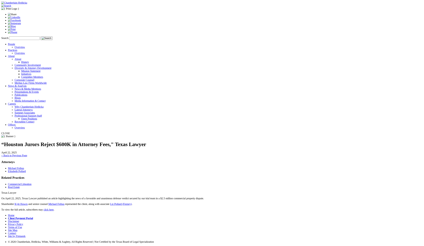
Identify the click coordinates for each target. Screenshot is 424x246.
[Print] (12, 29)
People (11, 44)
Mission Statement (30, 71)
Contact (12, 233)
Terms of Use (15, 227)
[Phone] (12, 32)
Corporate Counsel (24, 80)
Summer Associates (25, 112)
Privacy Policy (15, 224)
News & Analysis (17, 85)
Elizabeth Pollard (17, 171)
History (25, 62)
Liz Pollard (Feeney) (121, 204)
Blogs (18, 97)
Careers (12, 103)
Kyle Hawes (21, 204)
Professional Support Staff (28, 115)
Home (11, 215)
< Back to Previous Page (14, 155)
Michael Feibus (16, 168)
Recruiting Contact (24, 121)
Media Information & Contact (30, 100)
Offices (12, 124)
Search (4, 38)
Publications (21, 94)
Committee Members (32, 77)
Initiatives (26, 74)
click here (49, 209)
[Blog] (12, 26)
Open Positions (29, 118)
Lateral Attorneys (24, 109)
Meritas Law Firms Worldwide (31, 83)
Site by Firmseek (17, 236)
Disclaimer (13, 221)
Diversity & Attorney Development (33, 68)
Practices (12, 50)
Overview (20, 47)
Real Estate (14, 187)
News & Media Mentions (28, 88)
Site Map (12, 230)
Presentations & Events (27, 91)
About (11, 56)
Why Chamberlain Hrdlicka (29, 106)
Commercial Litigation (19, 184)
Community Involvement (28, 65)
